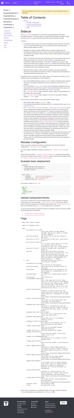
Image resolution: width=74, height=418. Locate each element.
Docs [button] (53, 2)
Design (19, 405)
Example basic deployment (34, 24)
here (51, 11)
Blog (58, 2)
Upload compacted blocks (34, 26)
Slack (34, 404)
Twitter (69, 3)
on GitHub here (48, 392)
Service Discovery (22, 409)
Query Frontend (8, 35)
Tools (5, 47)
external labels (53, 89)
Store (5, 45)
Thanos (7, 3)
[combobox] (21, 3)
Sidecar (6, 42)
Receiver (6, 38)
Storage (19, 407)
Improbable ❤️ (49, 412)
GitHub (62, 3)
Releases (48, 2)
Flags (28, 27)
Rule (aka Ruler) (8, 40)
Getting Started (21, 404)
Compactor (7, 30)
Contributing (20, 412)
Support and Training (37, 2)
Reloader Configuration (33, 22)
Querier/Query (8, 33)
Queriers (28, 38)
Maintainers (20, 410)
